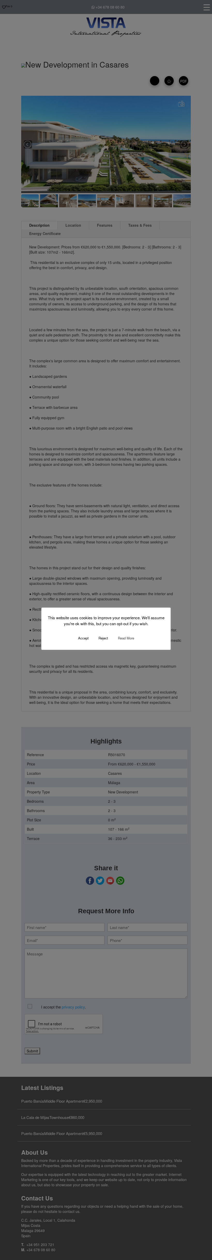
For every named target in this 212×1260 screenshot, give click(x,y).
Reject (103, 638)
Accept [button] (83, 638)
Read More (126, 638)
